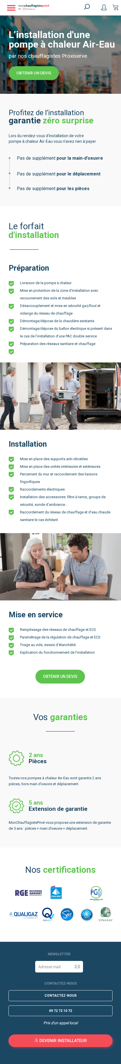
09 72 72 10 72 (60, 1011)
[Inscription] (77, 966)
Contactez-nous (60, 996)
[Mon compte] (104, 7)
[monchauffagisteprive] (44, 8)
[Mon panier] (115, 7)
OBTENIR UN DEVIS (33, 73)
